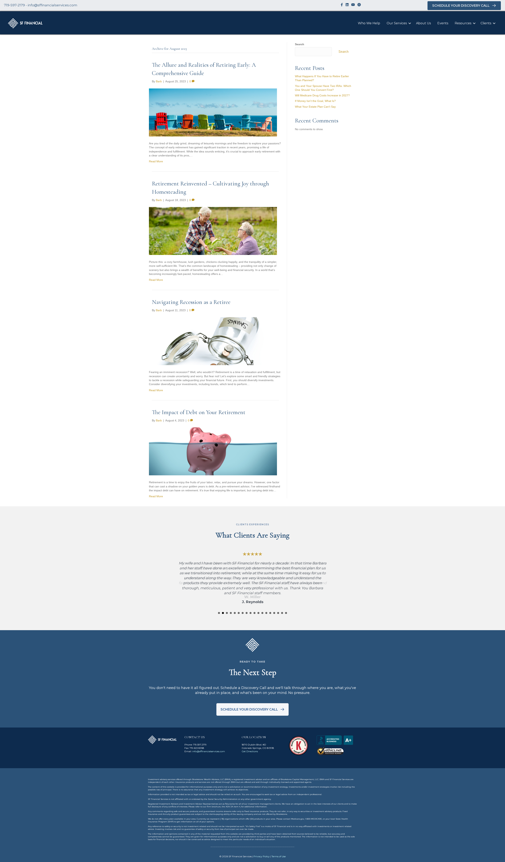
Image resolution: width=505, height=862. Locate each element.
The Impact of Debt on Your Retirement (198, 412)
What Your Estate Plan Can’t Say (315, 106)
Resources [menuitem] (463, 23)
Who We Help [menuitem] (369, 23)
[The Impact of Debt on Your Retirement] (213, 451)
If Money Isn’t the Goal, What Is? (315, 100)
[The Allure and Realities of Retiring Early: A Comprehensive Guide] (213, 112)
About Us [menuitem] (423, 23)
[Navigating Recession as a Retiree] (213, 340)
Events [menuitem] (442, 23)
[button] (410, 23)
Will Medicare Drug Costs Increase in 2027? (322, 95)
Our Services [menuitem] (397, 23)
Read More (156, 161)
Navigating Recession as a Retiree (191, 302)
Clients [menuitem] (486, 23)
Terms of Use (278, 856)
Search (299, 44)
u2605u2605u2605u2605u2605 (219, 613)
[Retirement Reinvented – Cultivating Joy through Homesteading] (213, 230)
